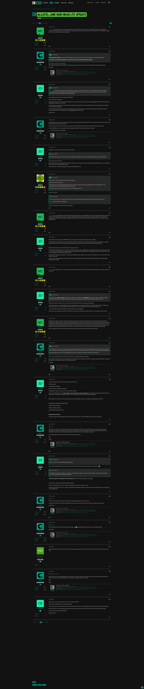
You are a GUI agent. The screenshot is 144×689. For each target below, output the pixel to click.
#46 (109, 174)
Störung (44, 684)
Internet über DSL (89, 444)
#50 (109, 291)
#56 (109, 496)
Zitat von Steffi (54, 154)
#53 (109, 379)
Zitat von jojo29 (54, 54)
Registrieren (103, 2)
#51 (109, 318)
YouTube (80, 446)
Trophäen (36, 44)
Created (64, 446)
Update (39, 684)
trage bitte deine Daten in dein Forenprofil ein (85, 443)
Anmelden (97, 2)
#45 (109, 147)
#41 (109, 27)
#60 (109, 599)
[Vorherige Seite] (33, 23)
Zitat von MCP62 (54, 87)
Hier (49, 130)
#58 (109, 546)
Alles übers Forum (65, 444)
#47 (109, 213)
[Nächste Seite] (46, 23)
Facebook (69, 446)
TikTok (85, 446)
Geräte (95, 444)
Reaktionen (37, 42)
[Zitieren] (109, 46)
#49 (109, 267)
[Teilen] (111, 23)
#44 (109, 119)
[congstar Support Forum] (37, 2)
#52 (109, 342)
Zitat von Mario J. (54, 459)
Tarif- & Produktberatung (75, 444)
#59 (109, 571)
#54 (109, 424)
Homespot (83, 444)
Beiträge (36, 45)
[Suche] (109, 2)
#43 (109, 84)
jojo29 (51, 29)
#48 (109, 237)
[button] (91, 2)
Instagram (75, 446)
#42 (109, 51)
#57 (109, 522)
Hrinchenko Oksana (54, 573)
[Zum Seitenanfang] (142, 687)
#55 (109, 456)
